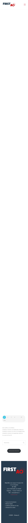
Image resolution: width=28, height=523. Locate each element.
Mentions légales (9, 503)
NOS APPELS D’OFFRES (8, 427)
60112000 (9, 168)
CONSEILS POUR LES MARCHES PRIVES (12, 433)
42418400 (9, 47)
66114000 (14, 211)
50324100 (14, 47)
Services (16, 49)
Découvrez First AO (14, 450)
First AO (8, 26)
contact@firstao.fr (16, 492)
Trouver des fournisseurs (10, 502)
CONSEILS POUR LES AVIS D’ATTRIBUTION (13, 431)
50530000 (14, 250)
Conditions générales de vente (12, 505)
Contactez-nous (14, 494)
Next (5, 420)
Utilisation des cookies (10, 507)
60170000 (9, 211)
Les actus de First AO (7, 435)
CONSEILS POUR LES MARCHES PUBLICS (12, 429)
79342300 (9, 368)
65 (21, 417)
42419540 (9, 250)
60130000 (14, 168)
